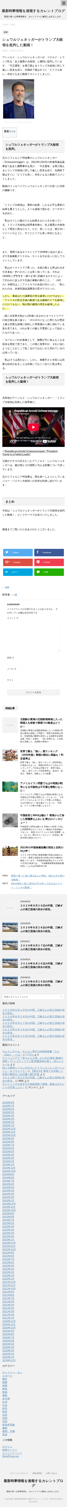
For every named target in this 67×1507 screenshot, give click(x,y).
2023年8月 (8, 1216)
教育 (4, 1389)
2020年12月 (9, 1321)
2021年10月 (9, 1288)
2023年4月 (8, 1230)
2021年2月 (8, 1314)
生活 (4, 1402)
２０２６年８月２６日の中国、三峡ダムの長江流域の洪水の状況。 (41, 965)
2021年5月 (8, 1305)
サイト (10, 680)
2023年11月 (8, 1207)
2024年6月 (8, 1184)
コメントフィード (12, 1453)
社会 (4, 1405)
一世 (14, 594)
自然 (4, 1415)
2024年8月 (8, 1177)
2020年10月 (9, 1327)
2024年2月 (8, 1197)
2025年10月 (9, 1135)
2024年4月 (8, 1190)
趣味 (4, 1428)
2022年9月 (8, 1252)
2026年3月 (8, 1119)
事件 (4, 1379)
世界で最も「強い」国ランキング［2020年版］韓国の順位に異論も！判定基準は (41, 755)
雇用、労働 (8, 1431)
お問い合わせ (51, 1473)
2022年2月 (8, 1275)
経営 (4, 1411)
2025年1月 (8, 1164)
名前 (10, 657)
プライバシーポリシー (19, 1473)
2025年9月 (8, 1138)
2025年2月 (8, 1161)
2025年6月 (8, 1148)
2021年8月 (8, 1295)
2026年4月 (8, 1115)
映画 (4, 1392)
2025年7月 (8, 1145)
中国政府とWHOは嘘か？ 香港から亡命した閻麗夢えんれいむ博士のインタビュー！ (42, 819)
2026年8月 (8, 1102)
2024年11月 (8, 1168)
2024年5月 (8, 1187)
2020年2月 (8, 1354)
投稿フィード (9, 1450)
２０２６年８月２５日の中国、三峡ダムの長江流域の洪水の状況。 (41, 983)
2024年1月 (8, 1200)
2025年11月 (8, 1132)
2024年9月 (8, 1174)
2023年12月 (9, 1203)
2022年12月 (9, 1243)
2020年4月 (8, 1347)
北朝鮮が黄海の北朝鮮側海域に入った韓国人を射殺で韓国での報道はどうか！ (41, 723)
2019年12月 (9, 1360)
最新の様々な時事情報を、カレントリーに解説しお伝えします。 (33, 1491)
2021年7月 (8, 1298)
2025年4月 (8, 1154)
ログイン (7, 1446)
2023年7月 (8, 1220)
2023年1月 (8, 1239)
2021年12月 (9, 1282)
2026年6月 (8, 1109)
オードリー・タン (12, 1372)
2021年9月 (8, 1292)
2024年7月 (8, 1181)
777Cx (30, 1054)
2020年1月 (8, 1357)
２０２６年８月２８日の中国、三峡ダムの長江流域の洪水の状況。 (41, 929)
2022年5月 (8, 1265)
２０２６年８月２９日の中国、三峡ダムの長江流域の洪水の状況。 (41, 907)
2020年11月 (8, 1324)
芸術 (4, 1421)
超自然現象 (8, 1424)
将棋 (4, 1385)
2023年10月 (9, 1210)
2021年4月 (8, 1308)
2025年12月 (9, 1128)
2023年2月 (8, 1236)
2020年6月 (8, 1340)
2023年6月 (8, 1223)
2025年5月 (8, 1151)
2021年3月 (8, 1311)
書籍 (4, 1395)
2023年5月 (8, 1226)
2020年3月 (8, 1350)
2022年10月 (9, 1249)
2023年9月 (8, 1213)
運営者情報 (37, 1473)
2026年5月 (8, 1112)
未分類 (6, 1398)
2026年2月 (8, 1122)
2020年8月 (8, 1334)
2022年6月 (8, 1262)
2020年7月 (8, 1337)
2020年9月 (8, 1331)
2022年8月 (8, 1256)
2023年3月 (8, 1233)
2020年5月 (8, 1344)
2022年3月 (8, 1272)
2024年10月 (9, 1171)
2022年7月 (8, 1259)
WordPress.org (10, 1456)
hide (12, 131)
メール (11, 669)
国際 (7, 587)
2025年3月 (8, 1158)
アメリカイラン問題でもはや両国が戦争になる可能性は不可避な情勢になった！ (41, 787)
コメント (13, 618)
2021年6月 (8, 1301)
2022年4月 (8, 1269)
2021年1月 (8, 1318)
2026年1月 (8, 1125)
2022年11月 (8, 1246)
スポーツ (7, 1375)
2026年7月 (8, 1106)
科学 (4, 1408)
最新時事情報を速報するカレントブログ (33, 11)
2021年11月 (8, 1285)
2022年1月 (8, 1278)
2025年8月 (8, 1141)
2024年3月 (8, 1194)
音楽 (4, 1434)
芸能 (4, 1418)
